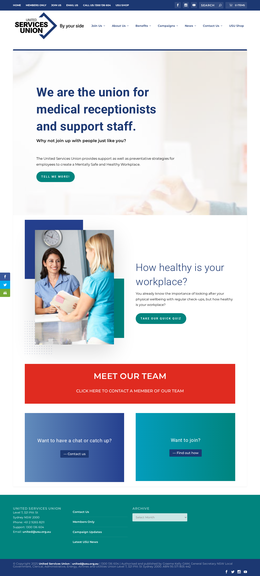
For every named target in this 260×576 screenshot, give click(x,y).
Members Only (36, 5)
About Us (119, 26)
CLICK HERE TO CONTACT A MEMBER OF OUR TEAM (130, 390)
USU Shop (122, 5)
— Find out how (185, 453)
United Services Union (54, 563)
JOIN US (56, 5)
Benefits (141, 26)
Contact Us (211, 26)
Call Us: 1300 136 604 (97, 5)
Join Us (96, 26)
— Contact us (75, 454)
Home (17, 5)
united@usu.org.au (37, 532)
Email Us (72, 5)
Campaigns (166, 26)
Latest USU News (85, 542)
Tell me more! (55, 176)
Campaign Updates (87, 532)
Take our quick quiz (161, 318)
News (189, 26)
